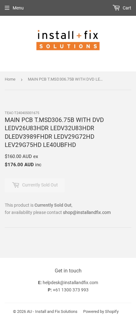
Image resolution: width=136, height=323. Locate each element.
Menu (18, 7)
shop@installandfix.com (87, 212)
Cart (126, 7)
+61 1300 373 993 (71, 289)
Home (10, 79)
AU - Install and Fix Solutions (52, 311)
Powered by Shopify (101, 311)
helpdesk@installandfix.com (70, 282)
